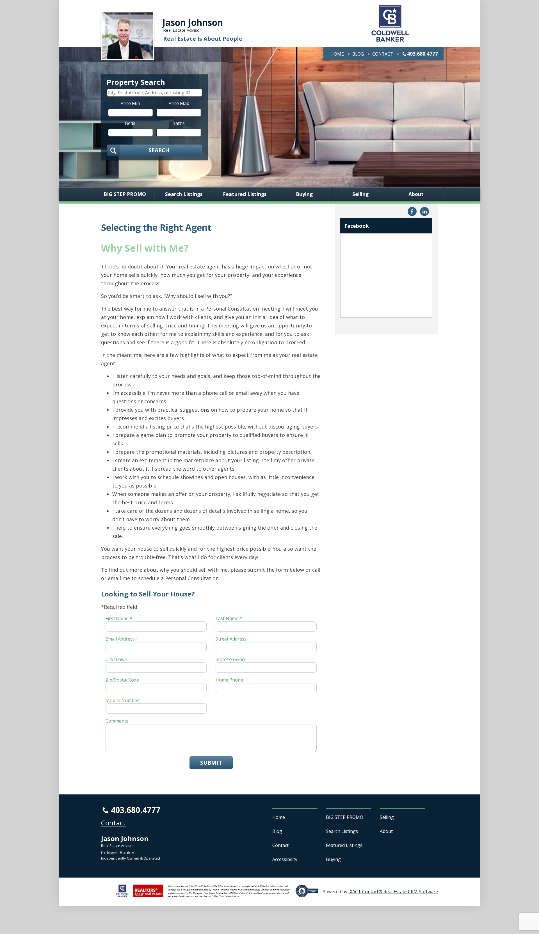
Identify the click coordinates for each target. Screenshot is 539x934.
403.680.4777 (422, 53)
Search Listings (183, 194)
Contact (382, 54)
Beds (130, 123)
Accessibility (284, 859)
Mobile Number (122, 700)
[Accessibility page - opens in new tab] (309, 894)
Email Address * (122, 639)
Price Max (178, 103)
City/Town (116, 659)
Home (337, 54)
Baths (178, 123)
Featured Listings (244, 194)
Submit (211, 762)
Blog (358, 54)
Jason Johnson (192, 22)
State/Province (231, 659)
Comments (117, 721)
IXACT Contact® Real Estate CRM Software (393, 892)
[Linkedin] (424, 211)
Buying (304, 194)
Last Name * (229, 618)
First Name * (119, 618)
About (416, 194)
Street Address (231, 639)
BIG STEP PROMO (125, 194)
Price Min (130, 103)
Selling (360, 194)
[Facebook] (412, 211)
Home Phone (229, 680)
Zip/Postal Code (122, 680)
